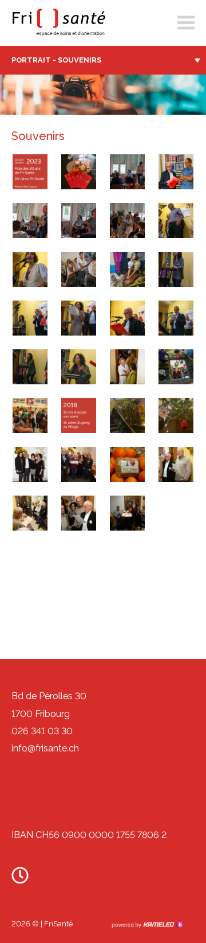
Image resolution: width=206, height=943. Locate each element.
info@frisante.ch (45, 748)
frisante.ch (57, 22)
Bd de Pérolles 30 (48, 696)
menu (186, 23)
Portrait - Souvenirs (56, 60)
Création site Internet (147, 925)
